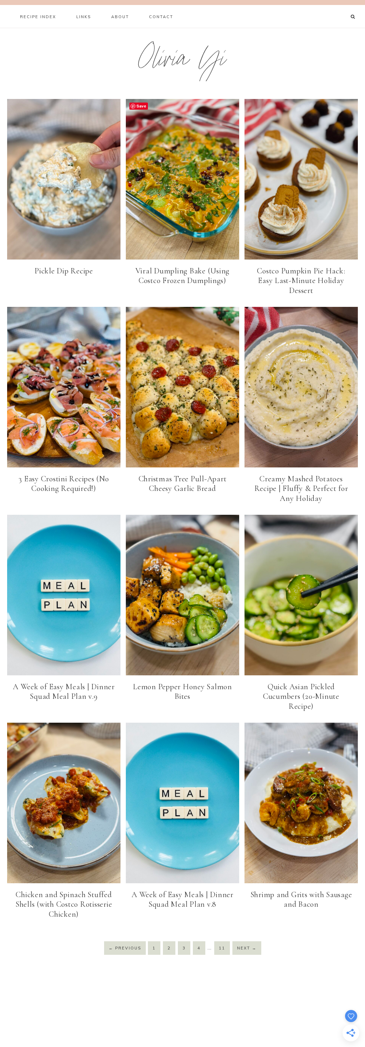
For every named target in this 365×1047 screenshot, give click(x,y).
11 (222, 948)
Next (247, 948)
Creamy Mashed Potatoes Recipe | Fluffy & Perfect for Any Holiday (301, 488)
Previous (125, 948)
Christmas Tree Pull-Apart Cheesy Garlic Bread (183, 483)
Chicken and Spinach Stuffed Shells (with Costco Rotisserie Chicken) (64, 904)
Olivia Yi (182, 61)
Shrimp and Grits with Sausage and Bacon (301, 899)
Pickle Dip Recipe (64, 271)
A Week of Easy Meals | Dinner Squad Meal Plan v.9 (64, 691)
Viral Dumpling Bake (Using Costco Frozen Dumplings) (182, 276)
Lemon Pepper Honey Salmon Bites (182, 691)
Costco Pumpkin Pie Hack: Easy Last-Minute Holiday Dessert (301, 280)
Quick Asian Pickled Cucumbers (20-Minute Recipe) (301, 696)
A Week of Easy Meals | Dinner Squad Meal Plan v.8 (182, 899)
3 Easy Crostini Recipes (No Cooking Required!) (64, 483)
